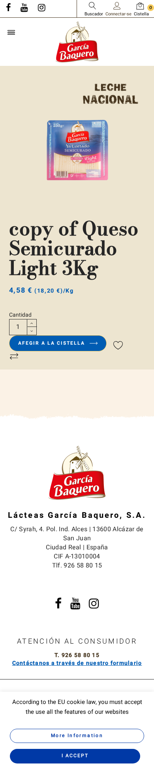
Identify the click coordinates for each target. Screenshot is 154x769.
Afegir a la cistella (52, 343)
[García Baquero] (77, 41)
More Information (77, 735)
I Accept (75, 755)
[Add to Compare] (14, 356)
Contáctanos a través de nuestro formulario (77, 663)
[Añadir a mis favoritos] (118, 345)
